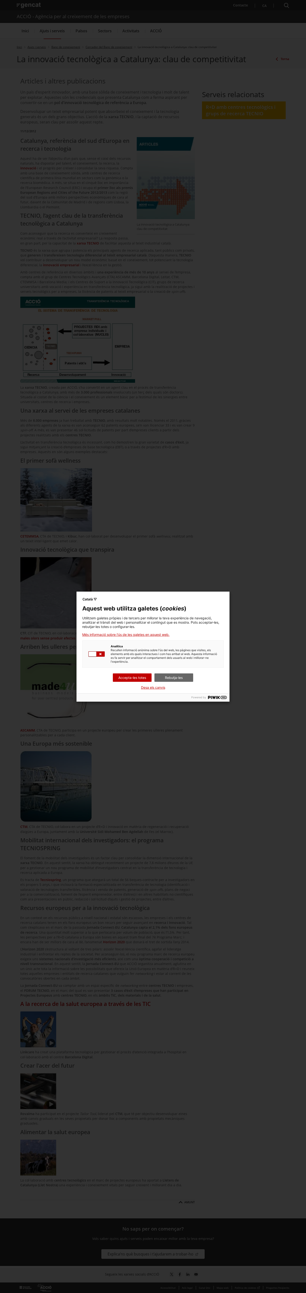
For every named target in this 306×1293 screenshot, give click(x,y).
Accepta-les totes (132, 678)
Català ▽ (89, 599)
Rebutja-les (174, 678)
